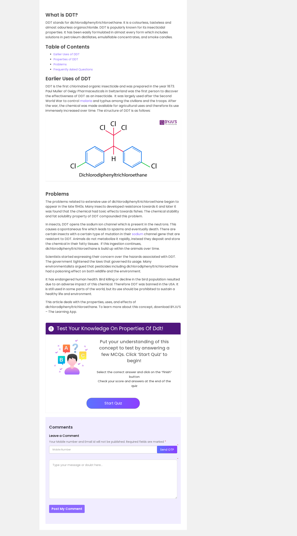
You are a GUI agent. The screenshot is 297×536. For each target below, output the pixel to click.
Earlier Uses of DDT (67, 54)
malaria (86, 101)
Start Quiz (113, 403)
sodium (137, 234)
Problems (60, 64)
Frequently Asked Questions (73, 69)
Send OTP (167, 450)
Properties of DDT (66, 59)
